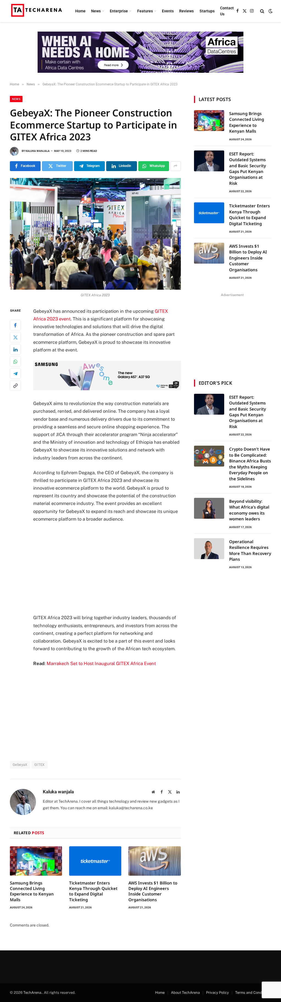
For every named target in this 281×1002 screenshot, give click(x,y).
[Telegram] (15, 373)
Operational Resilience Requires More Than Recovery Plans (250, 550)
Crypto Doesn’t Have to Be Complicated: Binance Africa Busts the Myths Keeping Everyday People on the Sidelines (250, 463)
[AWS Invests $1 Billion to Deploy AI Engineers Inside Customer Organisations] (154, 861)
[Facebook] (15, 325)
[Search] (262, 11)
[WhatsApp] (15, 361)
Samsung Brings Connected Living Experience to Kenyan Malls (32, 891)
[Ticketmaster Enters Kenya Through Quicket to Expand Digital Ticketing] (95, 861)
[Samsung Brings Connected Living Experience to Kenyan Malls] (36, 861)
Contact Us (227, 11)
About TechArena (185, 992)
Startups (207, 11)
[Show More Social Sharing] (175, 166)
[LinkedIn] (15, 349)
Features (145, 11)
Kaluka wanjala (38, 150)
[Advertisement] (118, 568)
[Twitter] (15, 337)
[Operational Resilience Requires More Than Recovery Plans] (209, 548)
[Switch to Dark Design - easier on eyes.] (270, 11)
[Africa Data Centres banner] (140, 52)
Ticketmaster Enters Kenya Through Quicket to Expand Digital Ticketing (93, 891)
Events (168, 11)
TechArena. (32, 992)
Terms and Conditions (253, 992)
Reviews (186, 11)
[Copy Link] (15, 385)
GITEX (39, 765)
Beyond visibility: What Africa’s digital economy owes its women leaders (249, 509)
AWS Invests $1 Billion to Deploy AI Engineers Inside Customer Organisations (152, 891)
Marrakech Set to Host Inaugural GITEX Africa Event (101, 663)
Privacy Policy (217, 992)
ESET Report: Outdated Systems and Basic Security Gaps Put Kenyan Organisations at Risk (247, 168)
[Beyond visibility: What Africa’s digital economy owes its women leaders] (209, 508)
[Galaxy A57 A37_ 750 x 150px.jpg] (107, 388)
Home (80, 11)
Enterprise (119, 11)
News (96, 11)
